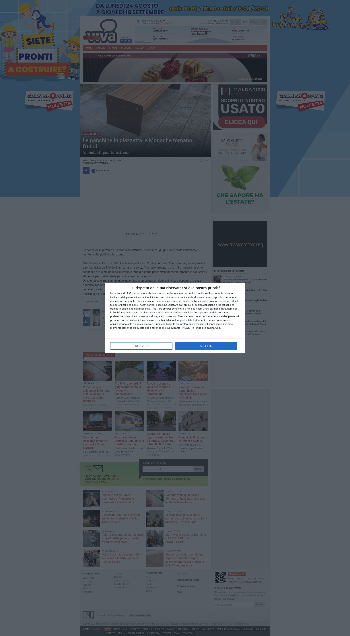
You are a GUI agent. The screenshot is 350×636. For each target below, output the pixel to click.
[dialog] (175, 318)
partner (136, 293)
